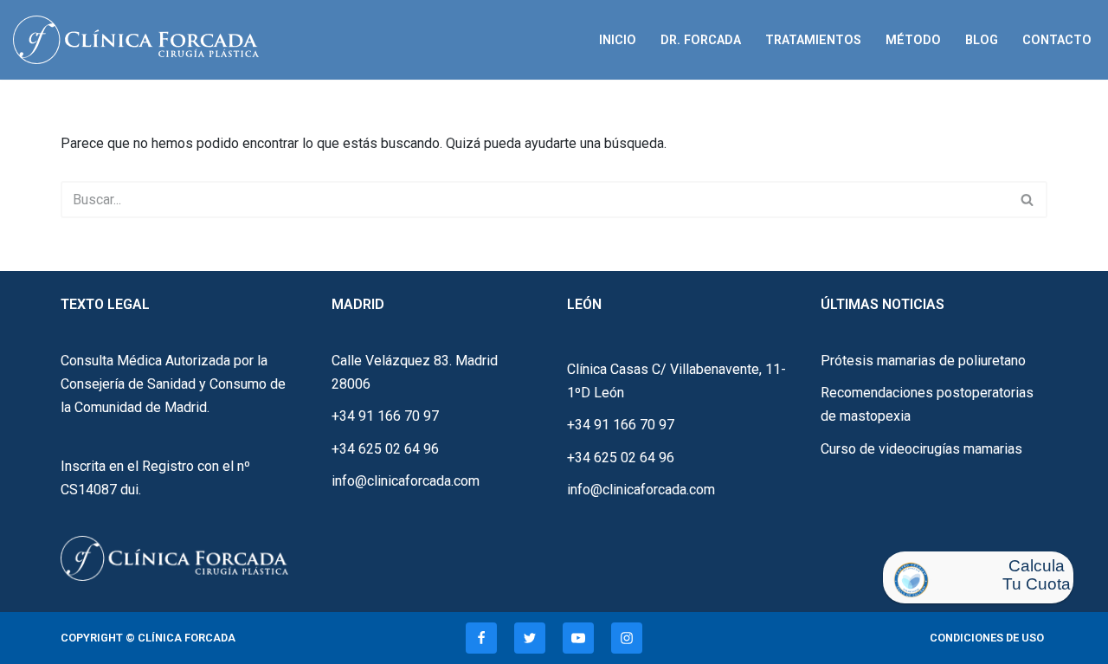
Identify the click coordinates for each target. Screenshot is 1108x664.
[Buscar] (1027, 199)
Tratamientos (813, 40)
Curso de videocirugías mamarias (921, 449)
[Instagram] (626, 638)
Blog (981, 40)
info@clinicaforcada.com (406, 481)
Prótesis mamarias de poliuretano (923, 360)
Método (913, 40)
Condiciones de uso (987, 637)
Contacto (1057, 40)
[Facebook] (481, 638)
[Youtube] (578, 638)
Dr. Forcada (700, 40)
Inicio (617, 40)
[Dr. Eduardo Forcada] (140, 40)
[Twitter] (529, 638)
